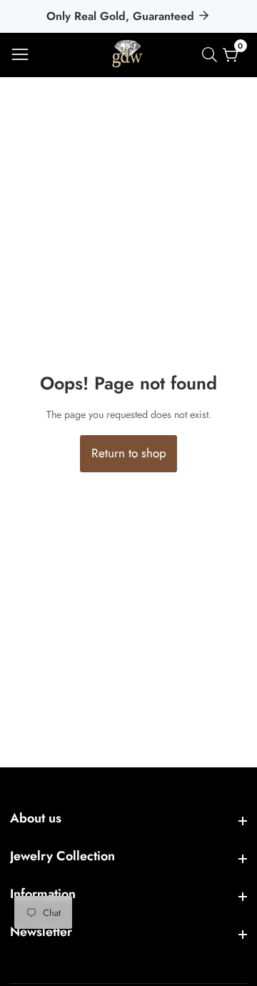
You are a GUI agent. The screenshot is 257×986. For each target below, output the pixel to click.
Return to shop (128, 453)
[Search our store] (212, 54)
